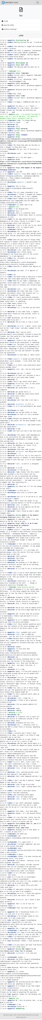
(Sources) (23, 1017)
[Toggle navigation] (37, 3)
